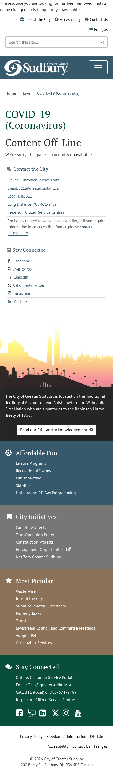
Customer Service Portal (51, 677)
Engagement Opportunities (41, 549)
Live (26, 93)
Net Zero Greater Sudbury (38, 556)
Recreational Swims (33, 470)
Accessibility (70, 19)
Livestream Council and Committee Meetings (55, 628)
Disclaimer (99, 736)
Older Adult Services (34, 642)
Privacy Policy (31, 736)
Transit (22, 620)
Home (10, 93)
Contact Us (99, 19)
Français (101, 29)
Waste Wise (26, 591)
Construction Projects (34, 542)
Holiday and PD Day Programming (46, 492)
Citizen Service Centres (55, 699)
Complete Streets (31, 527)
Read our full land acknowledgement (53, 429)
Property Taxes (28, 613)
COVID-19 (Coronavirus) (58, 93)
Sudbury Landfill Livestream (41, 605)
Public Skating (29, 478)
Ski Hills (23, 485)
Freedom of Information (66, 736)
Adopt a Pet (26, 635)
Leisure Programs (31, 463)
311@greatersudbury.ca (49, 684)
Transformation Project (36, 534)
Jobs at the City (38, 19)
